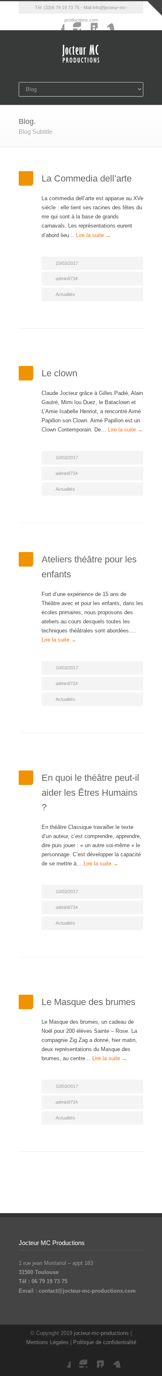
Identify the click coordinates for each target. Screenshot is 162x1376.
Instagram (72, 22)
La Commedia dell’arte (87, 178)
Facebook (56, 22)
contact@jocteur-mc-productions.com (87, 1291)
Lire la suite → (93, 235)
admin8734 (67, 278)
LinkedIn (89, 22)
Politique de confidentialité (104, 1342)
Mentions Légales (47, 1342)
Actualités (65, 294)
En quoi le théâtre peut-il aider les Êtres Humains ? (90, 792)
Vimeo (106, 22)
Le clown (59, 373)
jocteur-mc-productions (101, 1333)
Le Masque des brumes (88, 1002)
